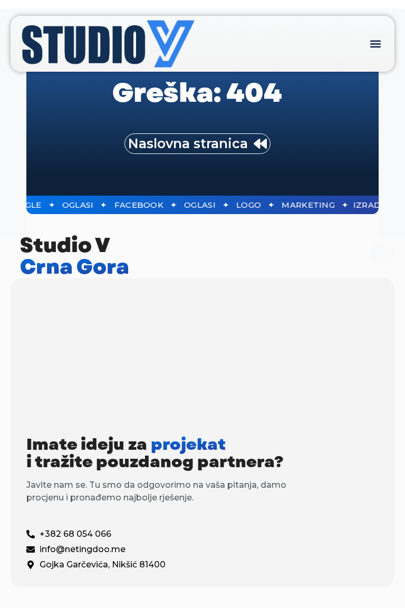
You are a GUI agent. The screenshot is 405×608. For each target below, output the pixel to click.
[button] (375, 43)
